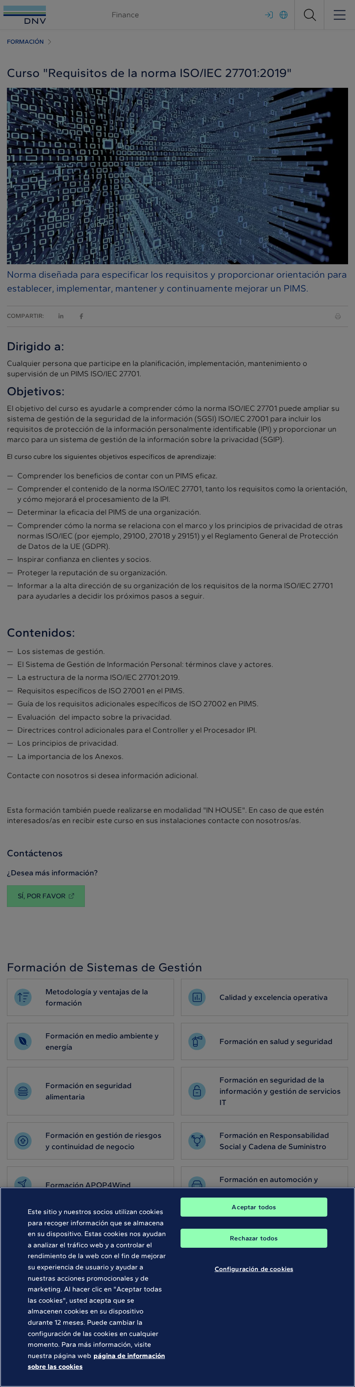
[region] (177, 1287)
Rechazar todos (254, 1238)
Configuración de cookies (254, 1269)
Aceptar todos (254, 1207)
